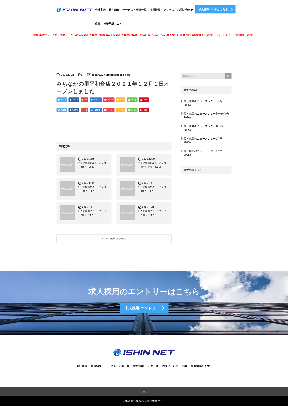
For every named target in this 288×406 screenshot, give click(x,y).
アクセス (169, 9)
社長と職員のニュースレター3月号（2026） (201, 103)
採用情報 (155, 9)
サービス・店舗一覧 (134, 9)
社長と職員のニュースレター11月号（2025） (202, 128)
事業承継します (113, 23)
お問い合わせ (185, 9)
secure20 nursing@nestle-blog (111, 74)
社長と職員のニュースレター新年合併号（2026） (205, 115)
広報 (97, 23)
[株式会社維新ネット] (74, 9)
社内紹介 (114, 9)
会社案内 (100, 9)
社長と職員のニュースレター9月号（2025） (201, 140)
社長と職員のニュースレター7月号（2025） (201, 153)
